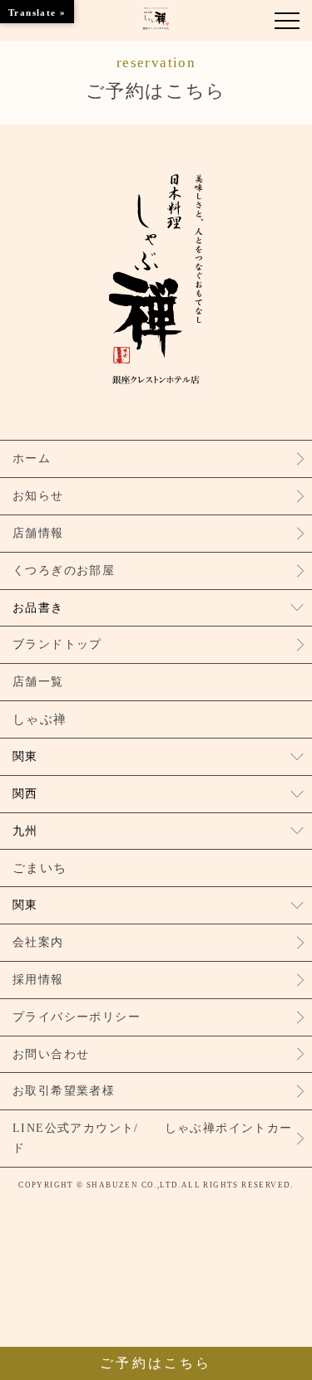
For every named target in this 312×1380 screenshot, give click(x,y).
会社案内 (38, 942)
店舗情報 (38, 533)
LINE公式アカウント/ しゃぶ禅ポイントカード (152, 1138)
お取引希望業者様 (63, 1091)
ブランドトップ (57, 644)
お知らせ (38, 496)
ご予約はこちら (156, 78)
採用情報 (38, 979)
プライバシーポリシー (76, 1017)
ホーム (31, 458)
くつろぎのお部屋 (63, 570)
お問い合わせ (50, 1054)
